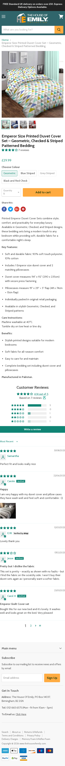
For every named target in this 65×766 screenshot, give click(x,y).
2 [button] (31, 625)
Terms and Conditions (13, 735)
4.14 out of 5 (41, 394)
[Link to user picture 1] (8, 511)
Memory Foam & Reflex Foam (36, 739)
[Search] (58, 29)
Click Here (21, 714)
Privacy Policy (33, 735)
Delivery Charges (10, 739)
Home (5, 39)
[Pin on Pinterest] (23, 209)
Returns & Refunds (33, 732)
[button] (10, 150)
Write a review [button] (32, 429)
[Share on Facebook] (4, 209)
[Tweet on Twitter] (10, 209)
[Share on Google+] (16, 209)
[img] (8, 451)
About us (16, 732)
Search (5, 732)
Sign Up (52, 678)
